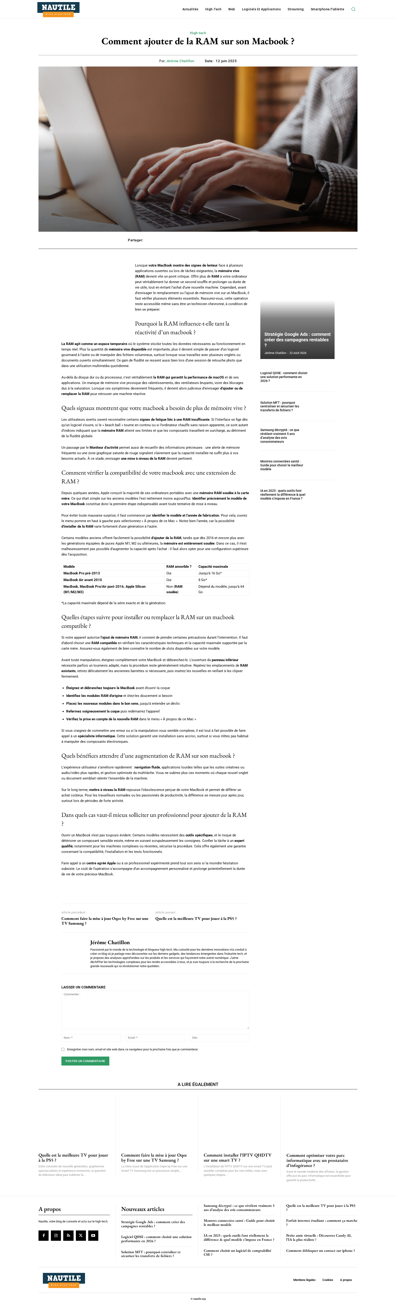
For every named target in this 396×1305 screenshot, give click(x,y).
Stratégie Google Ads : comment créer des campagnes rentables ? (297, 339)
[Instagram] (56, 1235)
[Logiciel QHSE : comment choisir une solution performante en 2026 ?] (323, 377)
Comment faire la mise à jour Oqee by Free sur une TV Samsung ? (104, 921)
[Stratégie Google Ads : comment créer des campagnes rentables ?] (297, 311)
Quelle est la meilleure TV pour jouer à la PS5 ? (196, 918)
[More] (263, 240)
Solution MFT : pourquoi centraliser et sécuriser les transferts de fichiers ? (279, 406)
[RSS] (68, 1235)
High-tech (198, 33)
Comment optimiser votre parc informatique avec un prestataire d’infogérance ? (317, 1160)
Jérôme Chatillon (180, 61)
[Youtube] (93, 1235)
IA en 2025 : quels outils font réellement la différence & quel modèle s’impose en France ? (282, 494)
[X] (81, 1235)
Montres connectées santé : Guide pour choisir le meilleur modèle (281, 465)
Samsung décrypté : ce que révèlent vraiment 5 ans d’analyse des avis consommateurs (279, 435)
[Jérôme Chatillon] (72, 953)
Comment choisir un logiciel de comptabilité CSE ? (237, 1252)
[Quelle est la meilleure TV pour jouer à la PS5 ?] (74, 1122)
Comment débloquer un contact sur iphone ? (320, 1250)
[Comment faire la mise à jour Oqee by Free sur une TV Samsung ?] (156, 1122)
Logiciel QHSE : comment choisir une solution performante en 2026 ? (284, 377)
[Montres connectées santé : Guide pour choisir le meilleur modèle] (323, 465)
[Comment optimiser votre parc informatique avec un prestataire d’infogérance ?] (322, 1122)
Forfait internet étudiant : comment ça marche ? (322, 1222)
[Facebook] (43, 1235)
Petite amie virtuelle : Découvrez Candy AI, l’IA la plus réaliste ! (319, 1237)
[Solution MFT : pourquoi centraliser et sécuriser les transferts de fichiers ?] (323, 406)
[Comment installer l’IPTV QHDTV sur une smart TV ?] (239, 1122)
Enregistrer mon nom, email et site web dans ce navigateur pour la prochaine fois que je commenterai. (132, 1049)
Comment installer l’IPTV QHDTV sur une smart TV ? (238, 1157)
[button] (353, 9)
